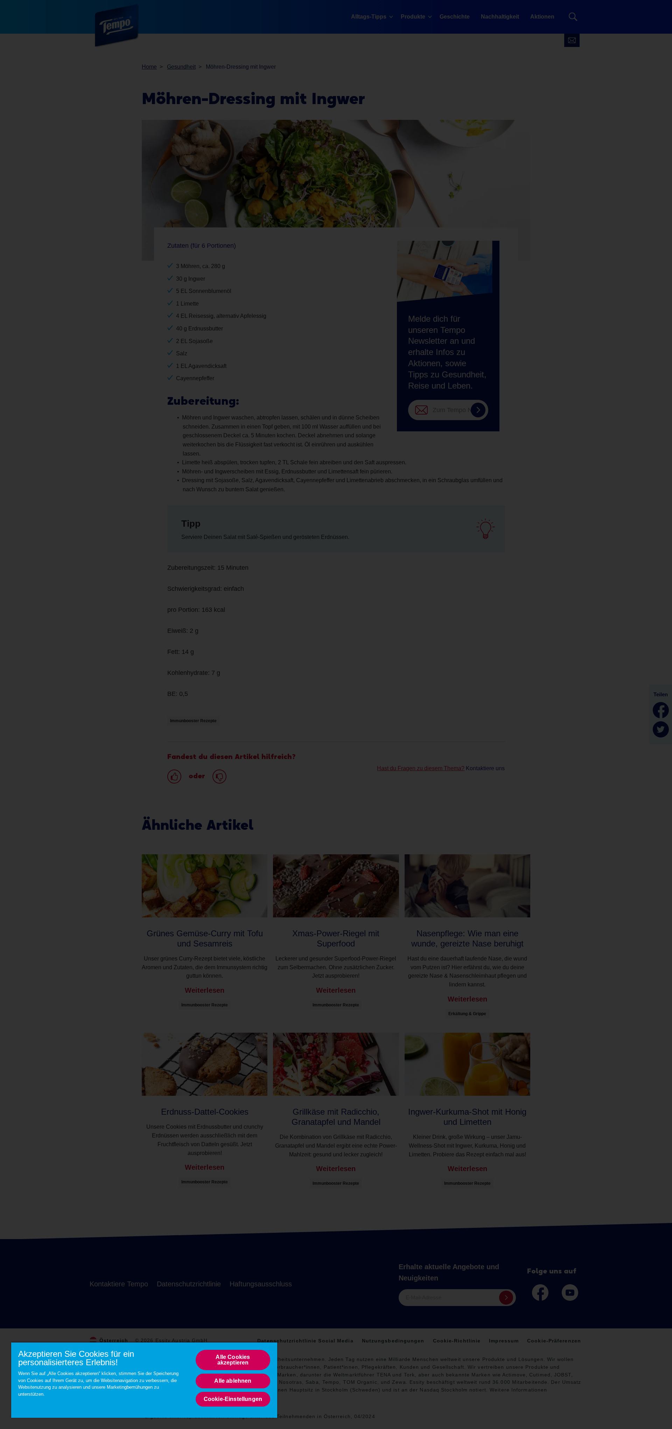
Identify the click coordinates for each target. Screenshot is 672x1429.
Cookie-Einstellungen (233, 1399)
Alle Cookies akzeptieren (233, 1360)
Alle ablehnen (232, 1381)
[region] (144, 1380)
